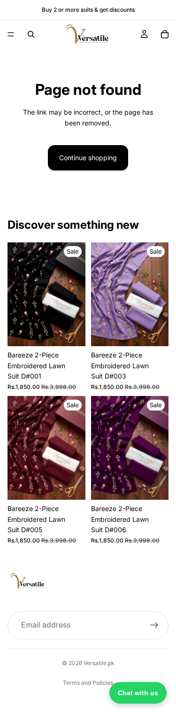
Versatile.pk (99, 662)
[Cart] (164, 34)
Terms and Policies (88, 682)
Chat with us (138, 693)
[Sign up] (154, 625)
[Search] (31, 34)
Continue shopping (88, 158)
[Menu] (11, 34)
